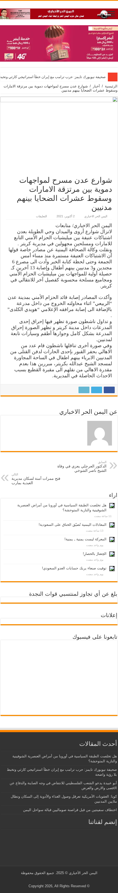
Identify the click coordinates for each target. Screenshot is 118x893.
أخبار (96, 86)
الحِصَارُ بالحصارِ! (94, 554)
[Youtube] (58, 879)
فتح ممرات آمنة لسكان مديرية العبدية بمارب (36, 479)
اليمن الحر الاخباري (95, 216)
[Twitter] (63, 879)
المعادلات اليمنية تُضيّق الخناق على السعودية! (72, 525)
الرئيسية (111, 86)
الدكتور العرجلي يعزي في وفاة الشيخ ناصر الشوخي (81, 466)
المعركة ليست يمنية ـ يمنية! (85, 539)
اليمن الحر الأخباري (83, 873)
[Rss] (68, 879)
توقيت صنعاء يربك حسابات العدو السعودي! (74, 568)
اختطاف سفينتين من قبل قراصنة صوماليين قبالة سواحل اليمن (70, 810)
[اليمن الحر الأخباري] (59, 12)
